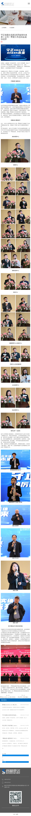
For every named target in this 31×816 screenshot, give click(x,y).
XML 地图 (15, 814)
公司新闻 (4, 27)
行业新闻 (12, 27)
